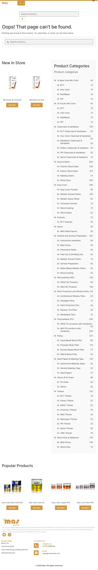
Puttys (60, 336)
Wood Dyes (65, 180)
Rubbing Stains (67, 175)
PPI (61, 99)
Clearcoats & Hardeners (68, 126)
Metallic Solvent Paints (70, 194)
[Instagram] (9, 534)
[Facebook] (4, 534)
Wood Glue (65, 447)
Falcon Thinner (67, 400)
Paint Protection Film (69, 305)
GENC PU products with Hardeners (76, 324)
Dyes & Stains (63, 162)
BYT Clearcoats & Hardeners (73, 131)
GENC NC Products (69, 282)
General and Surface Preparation (72, 236)
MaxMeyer (65, 94)
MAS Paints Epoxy (68, 231)
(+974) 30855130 (48, 546)
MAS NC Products (68, 287)
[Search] (22, 19)
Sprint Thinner (66, 428)
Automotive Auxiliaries (70, 240)
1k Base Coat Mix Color (68, 80)
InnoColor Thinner (68, 410)
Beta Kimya (65, 245)
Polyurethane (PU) (65, 319)
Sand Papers (66, 373)
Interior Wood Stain (69, 171)
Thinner (60, 391)
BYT (62, 85)
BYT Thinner (65, 396)
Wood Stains (66, 212)
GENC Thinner (66, 405)
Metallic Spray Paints (69, 199)
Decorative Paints (68, 249)
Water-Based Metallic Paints (73, 268)
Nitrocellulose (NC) (66, 277)
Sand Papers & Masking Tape (70, 359)
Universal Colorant (68, 203)
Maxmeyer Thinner (68, 419)
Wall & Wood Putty (68, 354)
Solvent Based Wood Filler (72, 349)
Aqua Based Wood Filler (71, 340)
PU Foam (64, 382)
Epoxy (60, 226)
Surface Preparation (69, 263)
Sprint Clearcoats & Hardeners (74, 157)
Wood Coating (66, 208)
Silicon (63, 386)
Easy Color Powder (69, 189)
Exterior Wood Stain (69, 166)
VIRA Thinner (66, 433)
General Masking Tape (70, 368)
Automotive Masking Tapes (72, 363)
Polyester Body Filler (69, 345)
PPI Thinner (65, 423)
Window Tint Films (68, 310)
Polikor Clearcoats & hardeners (74, 148)
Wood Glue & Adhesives (68, 437)
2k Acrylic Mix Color (66, 103)
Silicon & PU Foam (65, 377)
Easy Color (62, 185)
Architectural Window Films (72, 296)
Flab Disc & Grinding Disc (71, 254)
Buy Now (12, 105)
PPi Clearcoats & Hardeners (72, 152)
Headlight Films (67, 300)
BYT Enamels (66, 222)
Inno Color (65, 89)
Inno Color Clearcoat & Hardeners (75, 136)
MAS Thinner (66, 414)
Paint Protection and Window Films (73, 291)
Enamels (61, 217)
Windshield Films (67, 314)
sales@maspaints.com (51, 553)
